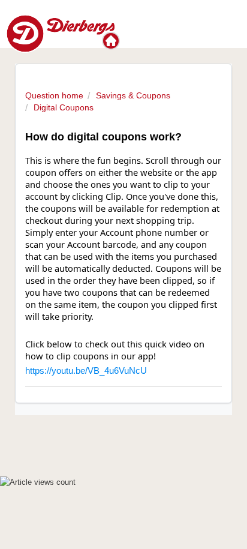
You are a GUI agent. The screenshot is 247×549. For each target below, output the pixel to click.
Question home (54, 95)
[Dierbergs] (112, 41)
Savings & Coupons (133, 95)
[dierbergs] (60, 32)
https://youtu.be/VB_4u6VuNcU (86, 371)
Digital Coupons (64, 107)
